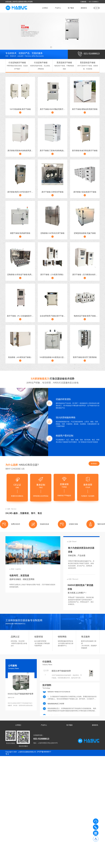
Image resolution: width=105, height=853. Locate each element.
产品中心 (58, 8)
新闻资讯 (84, 8)
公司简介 (45, 8)
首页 (33, 8)
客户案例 (71, 8)
